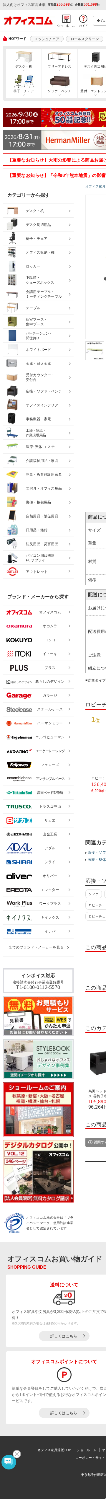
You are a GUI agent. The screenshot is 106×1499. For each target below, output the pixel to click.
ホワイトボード (38, 350)
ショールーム (87, 1450)
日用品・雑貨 (36, 530)
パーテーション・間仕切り (39, 335)
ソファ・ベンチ (59, 91)
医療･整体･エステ (40, 447)
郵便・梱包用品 (38, 502)
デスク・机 (23, 66)
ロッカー (33, 266)
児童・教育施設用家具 (44, 474)
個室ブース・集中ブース (36, 322)
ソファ (94, 894)
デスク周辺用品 (38, 225)
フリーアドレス (59, 66)
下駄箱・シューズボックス (40, 280)
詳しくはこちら (63, 1336)
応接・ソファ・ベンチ (44, 391)
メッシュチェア (46, 39)
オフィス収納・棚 (40, 252)
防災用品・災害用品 (42, 544)
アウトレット (37, 572)
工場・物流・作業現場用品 (36, 433)
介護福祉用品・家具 (42, 461)
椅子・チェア (24, 91)
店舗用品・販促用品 (42, 516)
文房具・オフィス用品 (44, 488)
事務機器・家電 (38, 419)
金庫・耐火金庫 (38, 363)
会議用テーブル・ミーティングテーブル (44, 294)
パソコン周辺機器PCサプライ (40, 558)
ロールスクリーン (85, 39)
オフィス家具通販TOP (54, 1450)
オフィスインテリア (42, 405)
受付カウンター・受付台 (40, 377)
